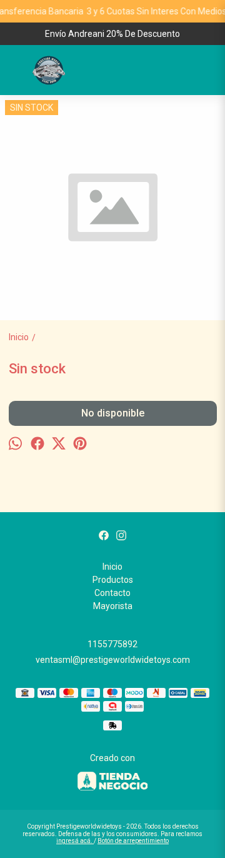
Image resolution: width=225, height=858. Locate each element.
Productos (112, 580)
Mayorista (112, 606)
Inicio (112, 567)
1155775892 (113, 644)
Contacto (112, 593)
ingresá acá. (75, 840)
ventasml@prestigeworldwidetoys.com (113, 660)
